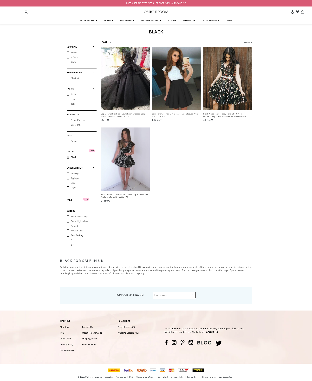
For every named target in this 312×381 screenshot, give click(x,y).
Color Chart (65, 338)
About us (64, 326)
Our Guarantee (67, 350)
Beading (74, 173)
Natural (74, 141)
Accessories (210, 20)
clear (92, 150)
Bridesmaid (126, 20)
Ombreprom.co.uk (93, 376)
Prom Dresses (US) (126, 326)
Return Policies (89, 344)
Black (73, 157)
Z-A (72, 245)
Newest (74, 226)
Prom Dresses (88, 20)
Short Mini (75, 78)
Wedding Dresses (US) (128, 332)
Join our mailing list (130, 294)
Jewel (73, 62)
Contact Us (87, 326)
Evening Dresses (150, 20)
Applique (74, 178)
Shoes (228, 20)
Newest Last (76, 230)
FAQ (62, 332)
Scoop (73, 52)
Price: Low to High (79, 216)
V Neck (74, 57)
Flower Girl (190, 20)
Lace (72, 99)
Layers (73, 187)
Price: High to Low (79, 221)
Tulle (72, 104)
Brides (108, 20)
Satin (73, 94)
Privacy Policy (66, 344)
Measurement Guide (92, 332)
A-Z (72, 240)
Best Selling (76, 235)
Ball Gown (75, 125)
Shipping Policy (89, 338)
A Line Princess (77, 120)
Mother (172, 20)
